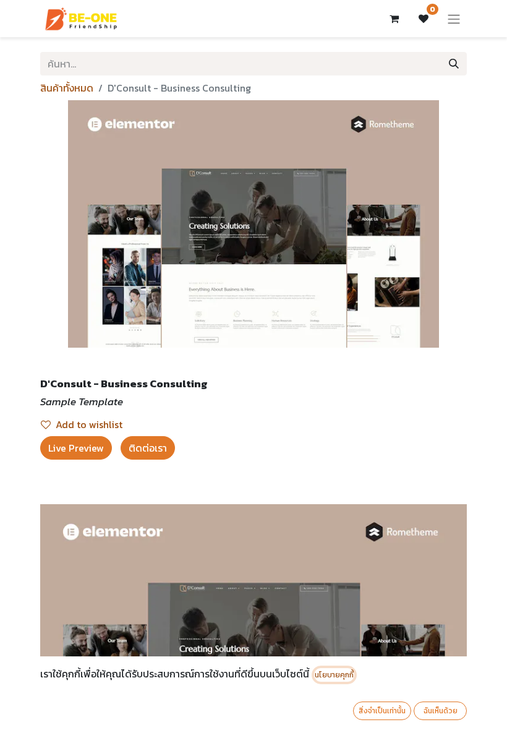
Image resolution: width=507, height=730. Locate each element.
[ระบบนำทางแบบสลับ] (454, 18)
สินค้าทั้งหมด (66, 87)
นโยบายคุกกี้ (334, 675)
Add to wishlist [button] (89, 424)
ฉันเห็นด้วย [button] (441, 710)
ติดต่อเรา (148, 447)
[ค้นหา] (454, 63)
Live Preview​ (76, 447)
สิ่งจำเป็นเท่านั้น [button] (382, 710)
